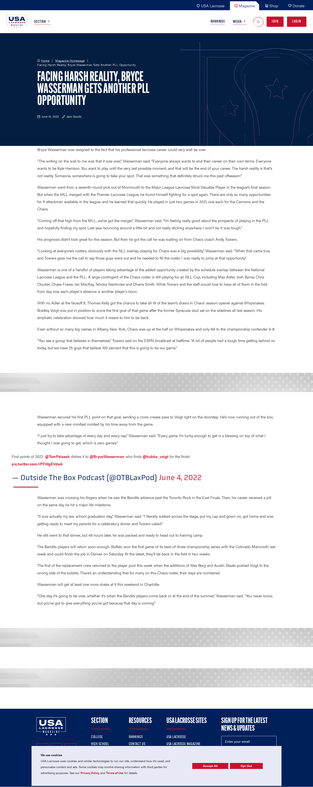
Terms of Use (114, 773)
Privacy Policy (89, 773)
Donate (298, 5)
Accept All (210, 766)
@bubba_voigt (155, 456)
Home (45, 61)
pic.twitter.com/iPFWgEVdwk (37, 463)
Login (296, 22)
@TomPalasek (57, 456)
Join (275, 22)
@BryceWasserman (107, 456)
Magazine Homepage (70, 61)
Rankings (218, 22)
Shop (273, 5)
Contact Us (137, 744)
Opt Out (246, 766)
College (97, 737)
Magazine (247, 5)
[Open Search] (258, 22)
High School (100, 744)
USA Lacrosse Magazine (184, 744)
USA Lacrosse (212, 5)
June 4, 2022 (180, 477)
